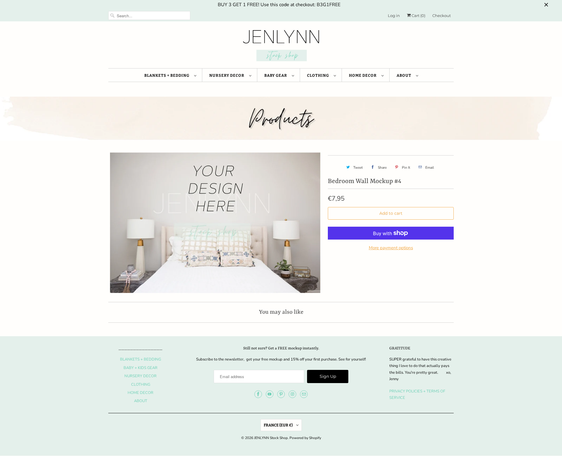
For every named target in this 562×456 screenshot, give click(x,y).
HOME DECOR (363, 75)
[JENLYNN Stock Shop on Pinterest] (281, 394)
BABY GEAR (276, 75)
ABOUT (405, 75)
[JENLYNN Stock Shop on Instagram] (292, 394)
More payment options (391, 248)
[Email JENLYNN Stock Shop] (304, 394)
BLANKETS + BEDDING (167, 75)
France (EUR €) (278, 425)
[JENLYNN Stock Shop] (281, 46)
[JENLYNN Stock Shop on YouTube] (269, 394)
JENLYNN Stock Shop (271, 437)
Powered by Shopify (305, 437)
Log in (394, 15)
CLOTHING (319, 75)
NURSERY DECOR (227, 75)
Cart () (418, 15)
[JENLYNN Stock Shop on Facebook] (258, 394)
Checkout (441, 15)
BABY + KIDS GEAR (140, 367)
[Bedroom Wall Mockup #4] (215, 222)
